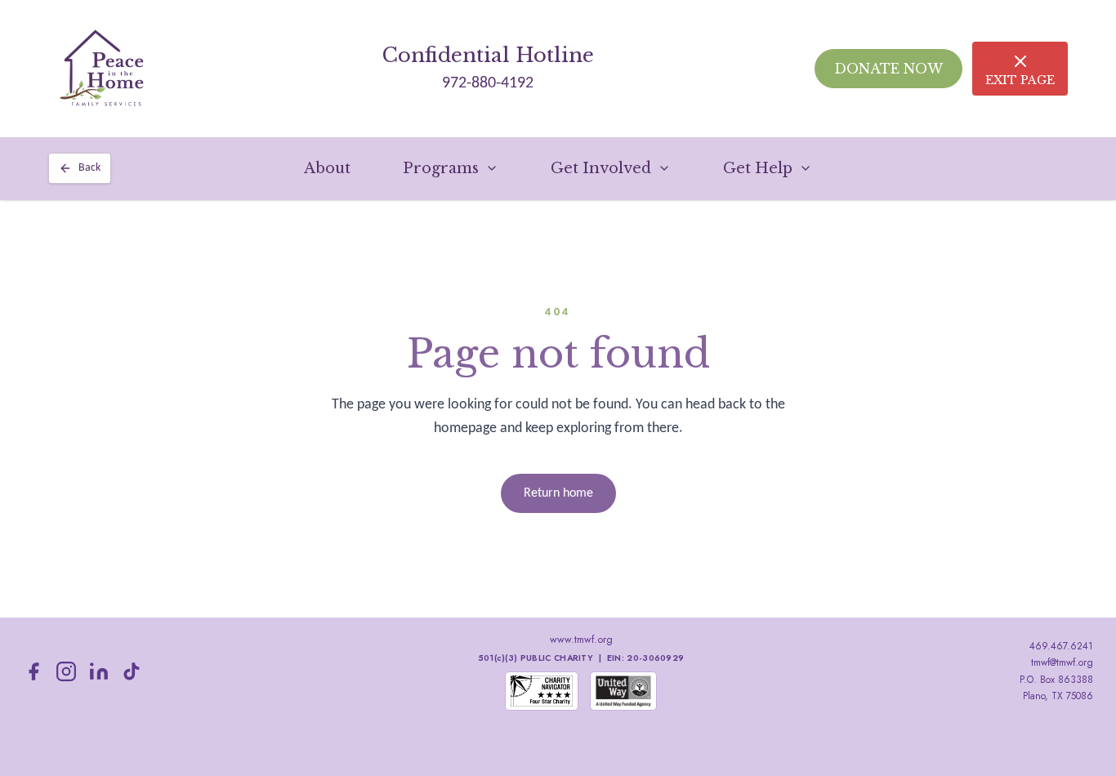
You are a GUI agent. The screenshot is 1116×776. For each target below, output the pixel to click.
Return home (558, 493)
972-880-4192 (487, 83)
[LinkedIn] (98, 671)
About (327, 168)
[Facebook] (33, 671)
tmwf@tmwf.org (1062, 662)
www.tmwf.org (581, 639)
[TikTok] (131, 671)
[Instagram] (66, 671)
